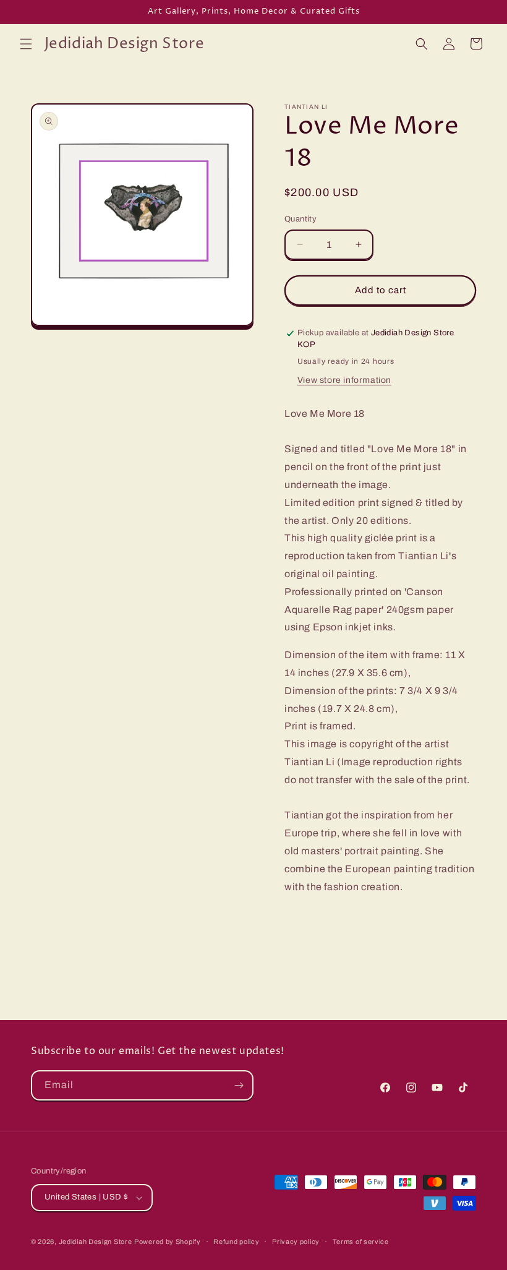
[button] (26, 44)
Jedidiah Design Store (95, 1241)
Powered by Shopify (167, 1241)
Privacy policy (296, 1241)
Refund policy (236, 1241)
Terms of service (361, 1241)
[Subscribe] (238, 1085)
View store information (344, 380)
